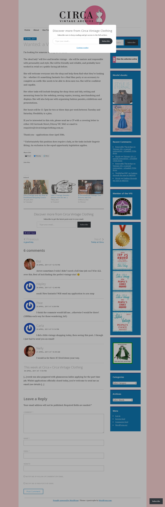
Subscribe (106, 41)
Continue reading (82, 48)
